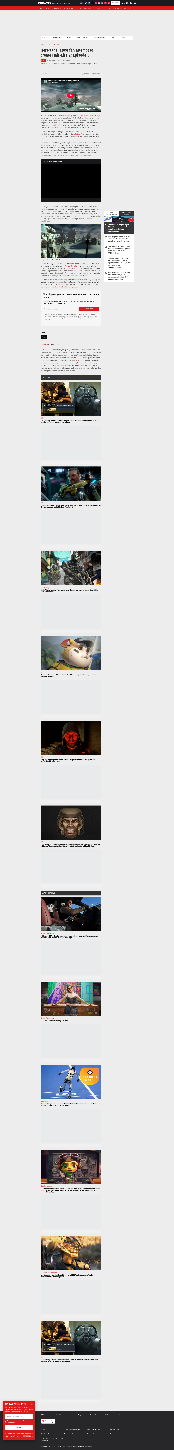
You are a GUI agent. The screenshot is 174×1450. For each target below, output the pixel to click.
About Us (44, 1429)
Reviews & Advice (86, 8)
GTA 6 (69, 37)
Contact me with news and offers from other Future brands (19, 1421)
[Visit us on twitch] (102, 3)
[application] (71, 181)
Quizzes (122, 37)
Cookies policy (46, 1434)
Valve (44, 337)
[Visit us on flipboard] (105, 3)
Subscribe (115, 3)
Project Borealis (71, 266)
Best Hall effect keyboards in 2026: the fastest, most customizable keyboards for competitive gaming (119, 276)
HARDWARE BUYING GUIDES (111, 213)
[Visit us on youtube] (99, 3)
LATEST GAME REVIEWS (126, 213)
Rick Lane (52, 60)
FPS (49, 44)
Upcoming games (99, 37)
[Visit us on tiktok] (108, 3)
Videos (107, 8)
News (43, 60)
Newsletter (117, 8)
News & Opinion (70, 8)
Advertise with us (70, 1434)
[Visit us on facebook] (89, 3)
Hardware (57, 8)
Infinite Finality (80, 134)
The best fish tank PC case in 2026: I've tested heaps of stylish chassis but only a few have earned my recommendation (119, 263)
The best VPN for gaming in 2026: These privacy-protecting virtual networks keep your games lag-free (120, 228)
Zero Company (82, 37)
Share (45, 73)
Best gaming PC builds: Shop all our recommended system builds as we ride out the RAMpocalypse (119, 250)
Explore (127, 8)
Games (47, 8)
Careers (112, 1434)
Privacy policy (114, 1429)
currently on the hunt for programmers (65, 287)
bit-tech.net (80, 360)
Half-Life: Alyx (95, 115)
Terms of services (68, 314)
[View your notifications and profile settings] (131, 3)
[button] (135, 3)
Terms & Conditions (17, 1436)
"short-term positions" (70, 276)
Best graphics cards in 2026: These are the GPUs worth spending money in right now (119, 239)
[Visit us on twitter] (92, 3)
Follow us (86, 73)
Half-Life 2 (56, 44)
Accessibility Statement (95, 1434)
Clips (112, 37)
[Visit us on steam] (86, 3)
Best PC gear (57, 37)
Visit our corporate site (113, 1415)
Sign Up (19, 1427)
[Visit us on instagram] (96, 3)
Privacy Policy (26, 1435)
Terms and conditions (94, 1429)
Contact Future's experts (72, 1429)
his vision (57, 127)
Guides (98, 8)
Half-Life (68, 115)
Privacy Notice (51, 316)
